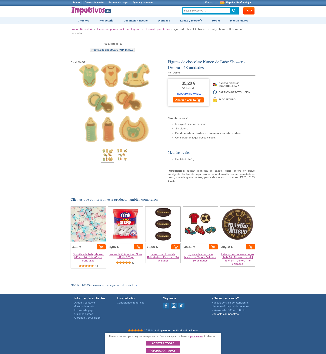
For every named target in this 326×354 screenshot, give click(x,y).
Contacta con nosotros (225, 313)
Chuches (83, 20)
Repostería (106, 20)
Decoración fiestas (136, 20)
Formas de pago (118, 2)
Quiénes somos (83, 313)
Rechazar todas (163, 350)
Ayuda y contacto (142, 2)
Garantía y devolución (87, 317)
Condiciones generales (130, 302)
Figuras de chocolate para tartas (112, 50)
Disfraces (164, 20)
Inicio (76, 2)
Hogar (216, 20)
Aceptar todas (163, 343)
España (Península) (237, 2)
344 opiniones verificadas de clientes (176, 330)
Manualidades (239, 20)
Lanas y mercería (191, 20)
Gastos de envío (94, 2)
